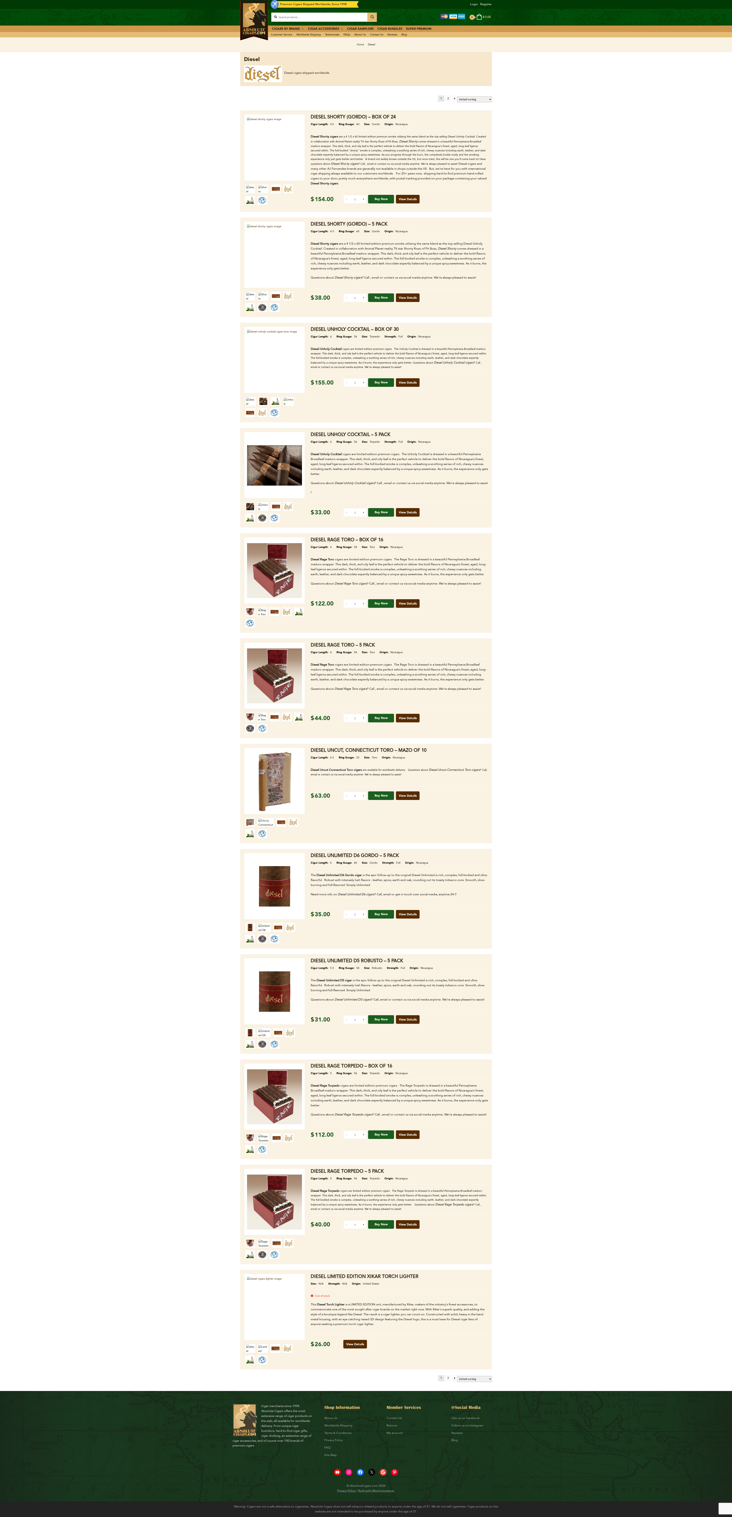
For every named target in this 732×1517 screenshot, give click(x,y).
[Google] (383, 1472)
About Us (360, 34)
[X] (371, 1472)
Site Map (330, 1455)
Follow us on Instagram (467, 1425)
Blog (404, 34)
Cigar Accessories (323, 29)
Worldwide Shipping (308, 34)
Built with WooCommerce (376, 1491)
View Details (408, 199)
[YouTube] (337, 1472)
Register (486, 4)
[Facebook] (360, 1472)
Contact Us (376, 34)
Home (360, 44)
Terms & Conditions (338, 1433)
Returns (392, 1425)
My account (395, 1433)
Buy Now (381, 199)
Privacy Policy (333, 1440)
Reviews (392, 34)
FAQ (327, 1448)
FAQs (347, 34)
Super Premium (418, 29)
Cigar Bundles (389, 29)
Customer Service (281, 34)
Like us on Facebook (465, 1418)
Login (474, 4)
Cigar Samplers (360, 29)
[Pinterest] (394, 1472)
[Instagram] (348, 1472)
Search (372, 17)
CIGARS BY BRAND (286, 29)
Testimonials (332, 34)
